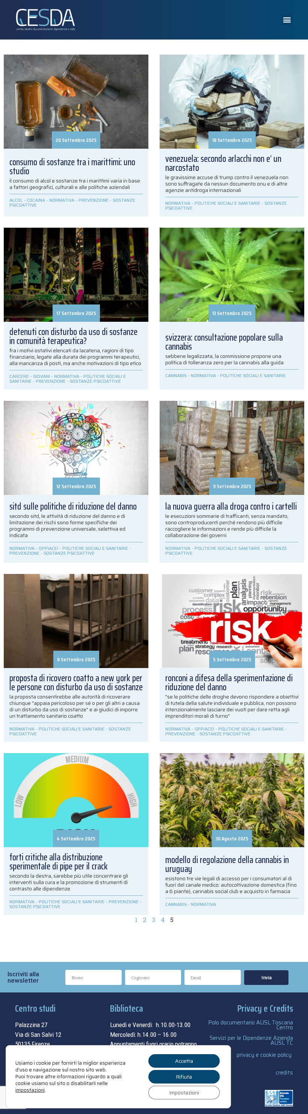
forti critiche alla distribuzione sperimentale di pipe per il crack (58, 862)
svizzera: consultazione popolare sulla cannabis (224, 342)
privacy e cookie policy (264, 1054)
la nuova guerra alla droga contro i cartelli (231, 506)
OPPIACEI (48, 548)
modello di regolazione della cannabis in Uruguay (227, 864)
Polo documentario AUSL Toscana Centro (250, 1025)
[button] (287, 20)
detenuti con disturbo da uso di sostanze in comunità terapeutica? (73, 336)
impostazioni (30, 1090)
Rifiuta (184, 1077)
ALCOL (16, 200)
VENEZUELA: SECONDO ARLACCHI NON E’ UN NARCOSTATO (223, 163)
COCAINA (36, 200)
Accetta (184, 1061)
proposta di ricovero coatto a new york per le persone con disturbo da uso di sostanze (76, 682)
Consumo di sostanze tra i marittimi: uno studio (72, 166)
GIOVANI (41, 376)
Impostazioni (184, 1092)
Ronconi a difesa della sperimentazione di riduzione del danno (229, 682)
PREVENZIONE (94, 200)
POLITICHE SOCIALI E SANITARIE (227, 203)
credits (284, 1072)
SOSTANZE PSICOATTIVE (95, 381)
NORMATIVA (61, 200)
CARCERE (19, 376)
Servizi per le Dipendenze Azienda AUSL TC (251, 1040)
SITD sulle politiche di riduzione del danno (73, 506)
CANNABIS (176, 375)
